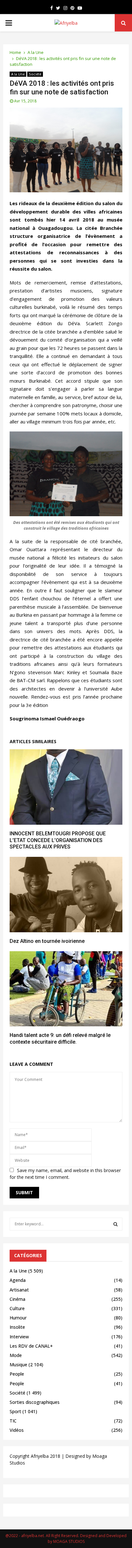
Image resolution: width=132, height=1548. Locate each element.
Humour (18, 1318)
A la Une (18, 74)
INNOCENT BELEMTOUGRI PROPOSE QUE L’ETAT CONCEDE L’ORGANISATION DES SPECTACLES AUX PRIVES (58, 840)
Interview (19, 1337)
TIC (13, 1421)
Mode (16, 1355)
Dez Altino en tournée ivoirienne (47, 941)
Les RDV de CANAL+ (31, 1346)
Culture (17, 1308)
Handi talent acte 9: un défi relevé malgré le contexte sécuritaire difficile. (60, 1038)
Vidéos (17, 1430)
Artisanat (19, 1290)
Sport (15, 1411)
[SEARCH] (115, 1224)
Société (35, 74)
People (17, 1374)
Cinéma (17, 1299)
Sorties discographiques (35, 1402)
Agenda (18, 1280)
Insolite (17, 1327)
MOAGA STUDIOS (69, 1541)
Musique (18, 1364)
